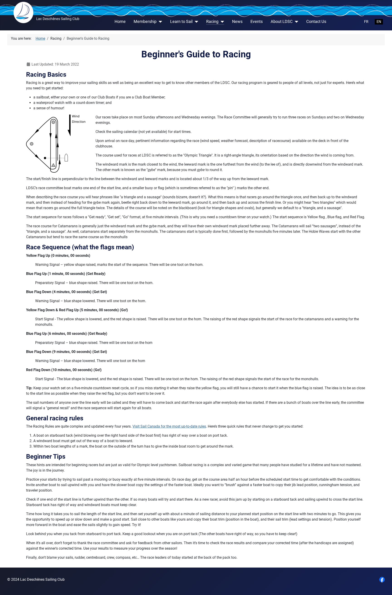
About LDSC (282, 21)
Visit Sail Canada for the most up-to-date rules (169, 426)
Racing (212, 21)
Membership (145, 21)
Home (120, 21)
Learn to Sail (181, 21)
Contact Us (316, 21)
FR (366, 22)
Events (256, 21)
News (237, 21)
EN (379, 22)
